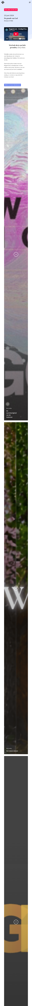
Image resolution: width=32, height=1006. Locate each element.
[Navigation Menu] (30, 2)
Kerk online (9, 408)
